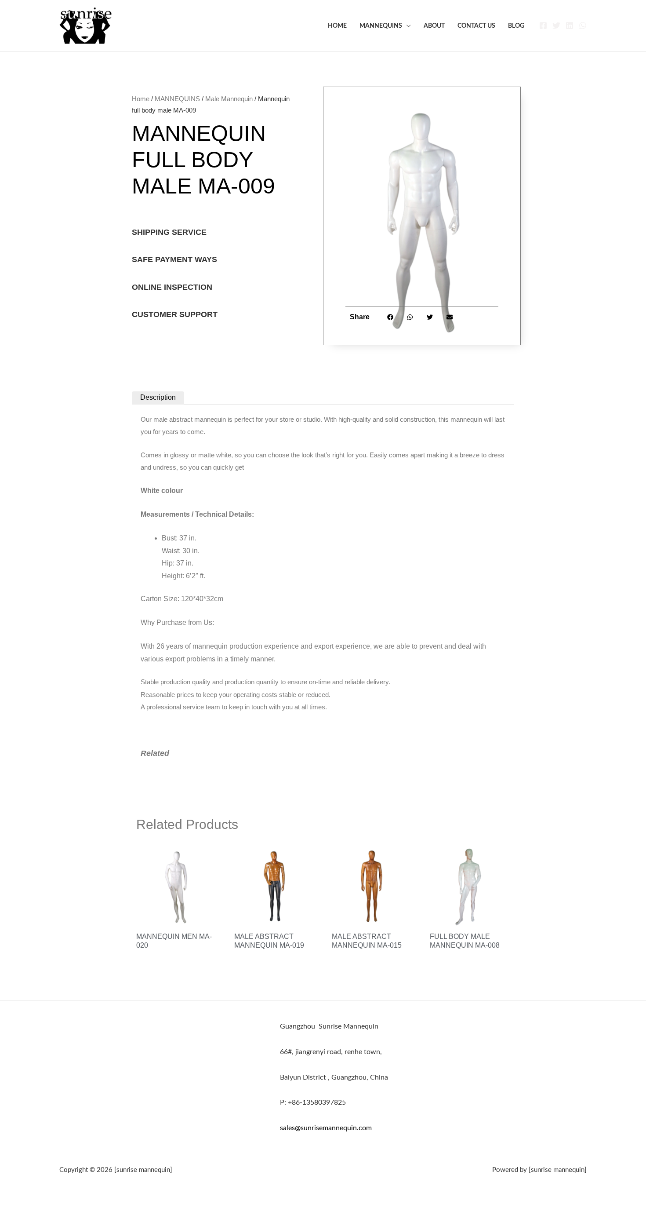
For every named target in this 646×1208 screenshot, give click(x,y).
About (434, 25)
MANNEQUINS (380, 25)
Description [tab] (158, 397)
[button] (390, 317)
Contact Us (476, 25)
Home (337, 25)
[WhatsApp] (583, 25)
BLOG (516, 25)
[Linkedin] (569, 25)
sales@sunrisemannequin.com (326, 1127)
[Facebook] (543, 25)
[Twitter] (556, 25)
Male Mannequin (229, 98)
